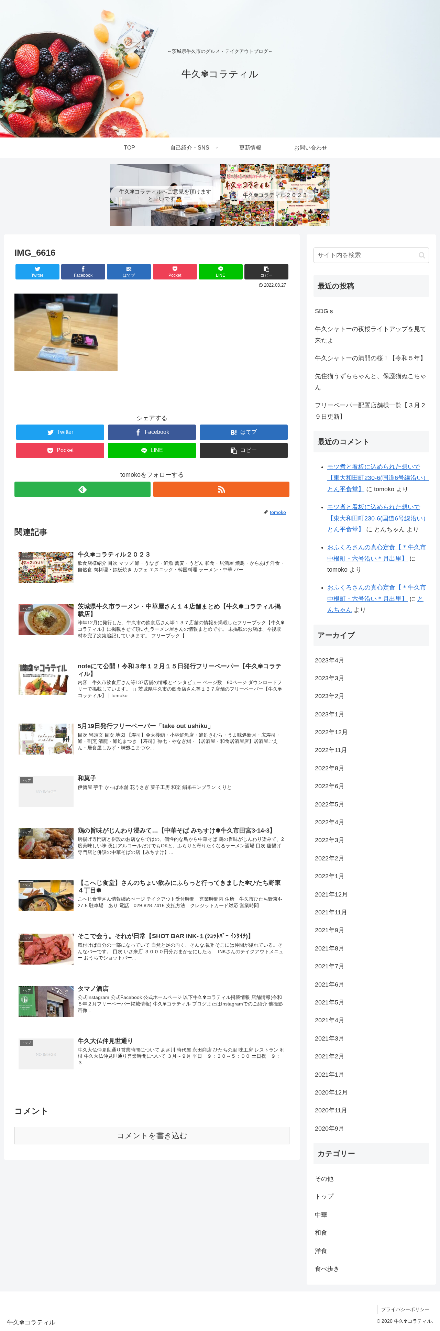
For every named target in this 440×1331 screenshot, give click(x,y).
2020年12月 (331, 1092)
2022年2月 (329, 858)
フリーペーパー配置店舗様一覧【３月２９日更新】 (370, 411)
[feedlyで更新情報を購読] (82, 489)
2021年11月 (331, 912)
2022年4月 (329, 822)
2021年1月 (329, 1074)
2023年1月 (329, 714)
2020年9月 (329, 1128)
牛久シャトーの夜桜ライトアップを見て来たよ (370, 334)
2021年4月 (329, 1020)
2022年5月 (329, 804)
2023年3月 (329, 678)
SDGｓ (324, 311)
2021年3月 (329, 1038)
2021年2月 (329, 1056)
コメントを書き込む (152, 1135)
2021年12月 (331, 894)
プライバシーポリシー (405, 1309)
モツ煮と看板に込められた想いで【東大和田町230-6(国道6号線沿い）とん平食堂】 (378, 478)
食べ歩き (327, 1268)
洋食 (321, 1250)
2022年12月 (331, 732)
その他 (324, 1178)
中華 (321, 1214)
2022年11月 (331, 750)
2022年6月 (329, 786)
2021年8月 (329, 948)
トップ (324, 1196)
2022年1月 (329, 876)
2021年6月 (329, 984)
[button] (422, 255)
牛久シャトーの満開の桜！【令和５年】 (370, 358)
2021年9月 (329, 930)
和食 (321, 1232)
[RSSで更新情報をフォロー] (221, 489)
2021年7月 (329, 966)
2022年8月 (329, 768)
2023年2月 (329, 696)
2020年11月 (331, 1110)
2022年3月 (329, 840)
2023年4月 (329, 660)
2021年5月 (329, 1002)
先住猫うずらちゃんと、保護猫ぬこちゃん (370, 381)
